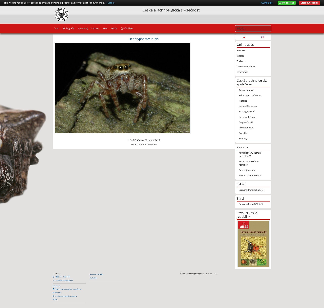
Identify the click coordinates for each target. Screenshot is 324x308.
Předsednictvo (246, 127)
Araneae (241, 50)
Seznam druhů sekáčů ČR (251, 189)
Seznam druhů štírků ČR (251, 204)
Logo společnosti (247, 116)
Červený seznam (247, 170)
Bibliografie (68, 28)
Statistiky (93, 278)
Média (114, 28)
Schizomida (242, 71)
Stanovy (243, 138)
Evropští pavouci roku (250, 175)
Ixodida (240, 55)
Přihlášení (128, 28)
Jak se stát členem (248, 106)
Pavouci (57, 292)
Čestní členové (246, 89)
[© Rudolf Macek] (122, 87)
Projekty (243, 133)
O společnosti (246, 122)
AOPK (55, 299)
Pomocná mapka (96, 274)
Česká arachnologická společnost (68, 289)
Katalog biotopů (247, 111)
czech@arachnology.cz (63, 280)
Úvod (56, 28)
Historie (243, 100)
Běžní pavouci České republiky (249, 163)
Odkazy (95, 28)
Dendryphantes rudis (144, 39)
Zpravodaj (83, 28)
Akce (105, 28)
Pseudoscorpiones (246, 66)
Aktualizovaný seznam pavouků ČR (250, 154)
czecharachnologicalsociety (65, 296)
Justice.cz (56, 286)
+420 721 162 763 (62, 277)
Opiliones (241, 61)
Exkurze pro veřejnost (250, 95)
